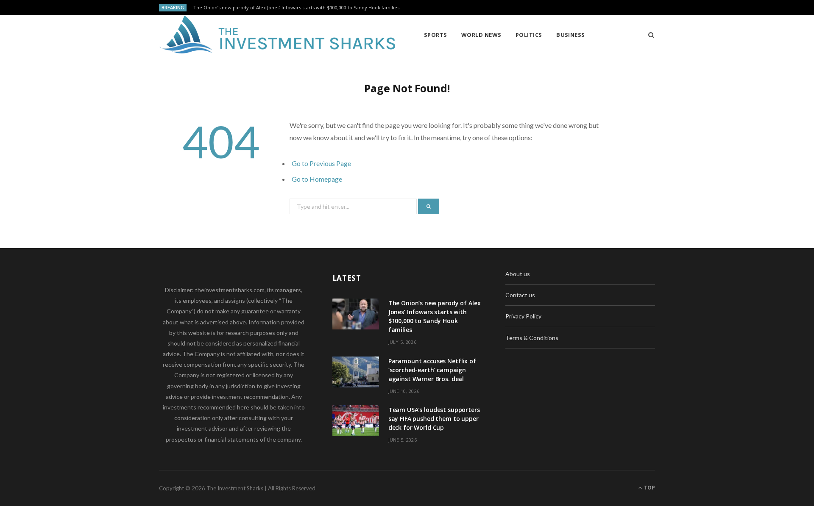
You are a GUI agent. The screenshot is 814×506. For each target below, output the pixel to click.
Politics (529, 35)
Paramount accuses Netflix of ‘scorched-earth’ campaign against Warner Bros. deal (432, 370)
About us (517, 273)
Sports (435, 35)
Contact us (520, 295)
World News (481, 35)
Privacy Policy (523, 316)
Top (649, 487)
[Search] (648, 35)
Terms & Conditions (531, 337)
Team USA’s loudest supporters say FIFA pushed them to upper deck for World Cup (434, 418)
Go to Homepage (317, 179)
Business (570, 35)
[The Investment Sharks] (277, 35)
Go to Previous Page (321, 163)
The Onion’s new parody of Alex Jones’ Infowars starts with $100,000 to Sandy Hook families (296, 8)
